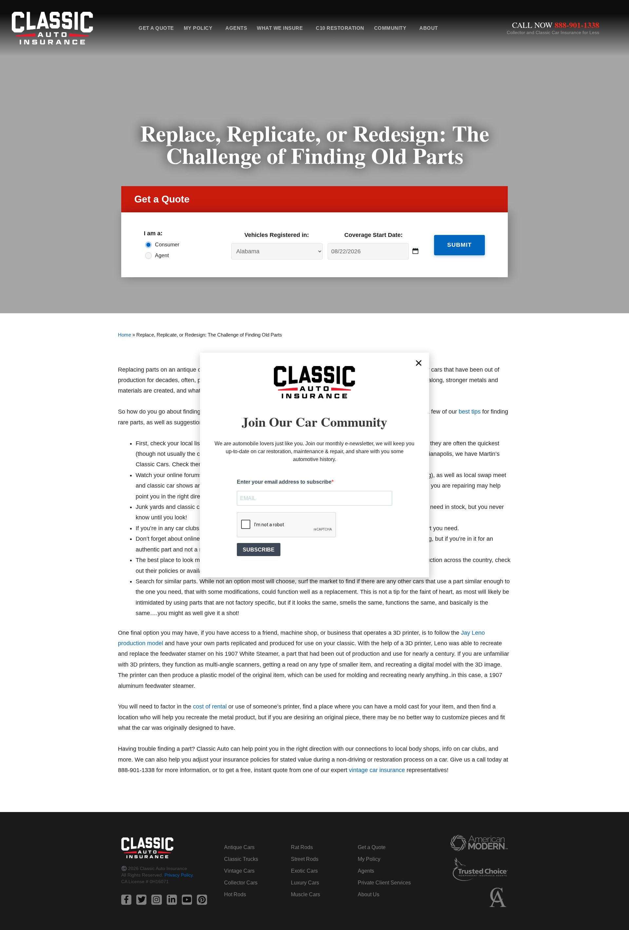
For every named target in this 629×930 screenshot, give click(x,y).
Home (124, 335)
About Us (368, 894)
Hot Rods (235, 894)
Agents (236, 28)
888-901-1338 (577, 24)
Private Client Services (384, 882)
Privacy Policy (178, 875)
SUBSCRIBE (259, 549)
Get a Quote (156, 28)
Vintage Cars (239, 871)
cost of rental (210, 706)
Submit (459, 245)
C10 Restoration (340, 28)
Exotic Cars (304, 871)
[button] (419, 363)
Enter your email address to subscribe (284, 482)
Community (390, 28)
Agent (162, 255)
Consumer (167, 244)
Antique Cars (239, 847)
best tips (470, 411)
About (428, 28)
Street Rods (304, 859)
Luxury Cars (305, 882)
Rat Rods (302, 847)
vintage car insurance (377, 770)
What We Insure (280, 28)
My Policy (198, 28)
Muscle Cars (305, 894)
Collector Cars (240, 882)
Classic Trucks (241, 859)
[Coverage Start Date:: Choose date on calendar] (415, 251)
